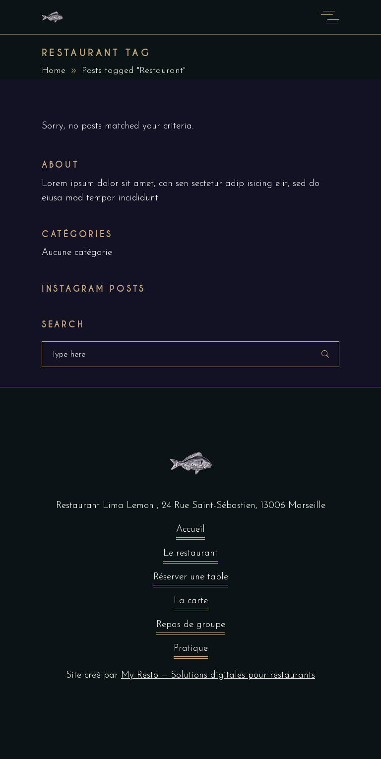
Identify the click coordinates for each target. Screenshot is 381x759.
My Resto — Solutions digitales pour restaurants (218, 675)
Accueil (190, 529)
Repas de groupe (190, 625)
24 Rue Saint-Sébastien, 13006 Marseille (243, 505)
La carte (191, 601)
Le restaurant (190, 553)
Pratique (191, 648)
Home (53, 70)
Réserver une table (190, 577)
